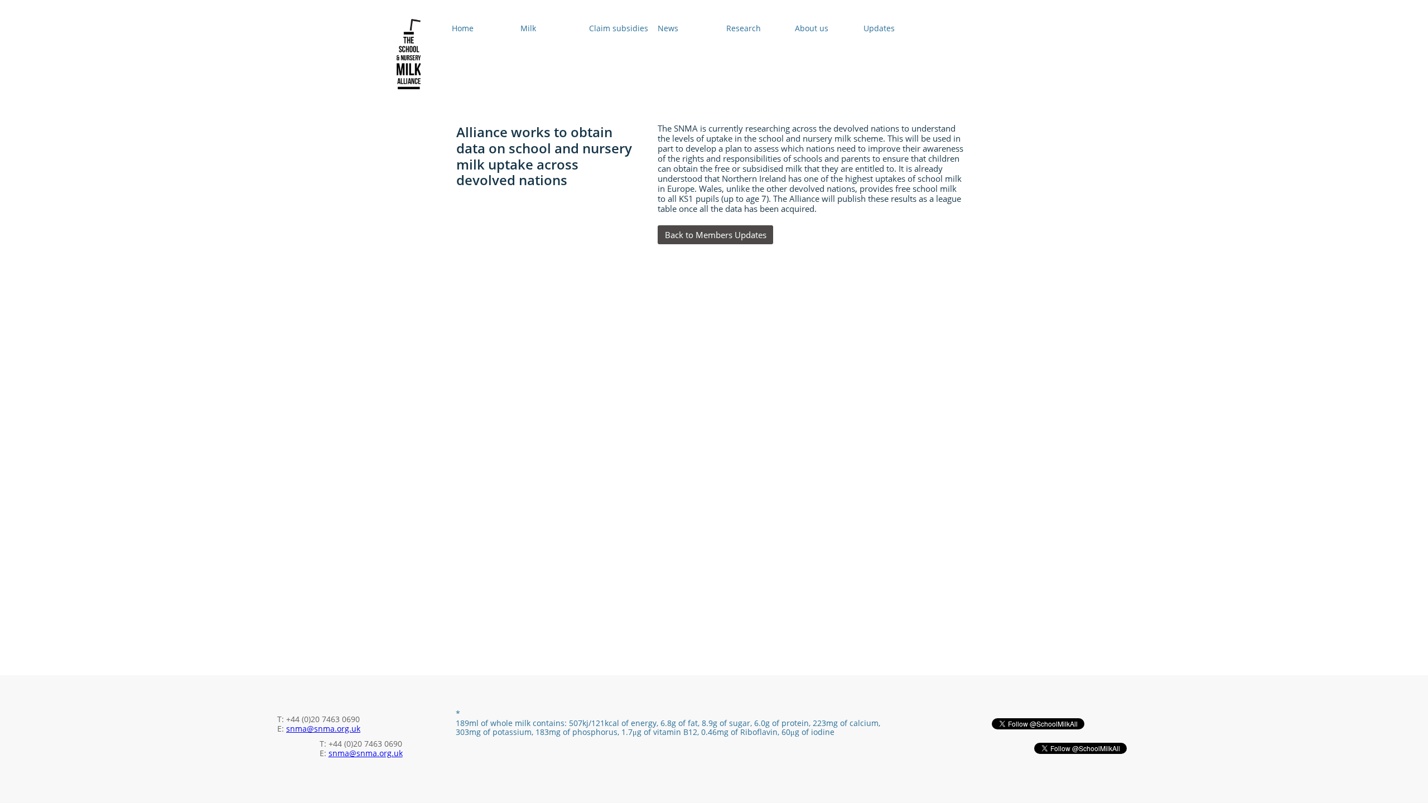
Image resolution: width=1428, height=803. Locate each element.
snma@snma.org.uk (323, 728)
